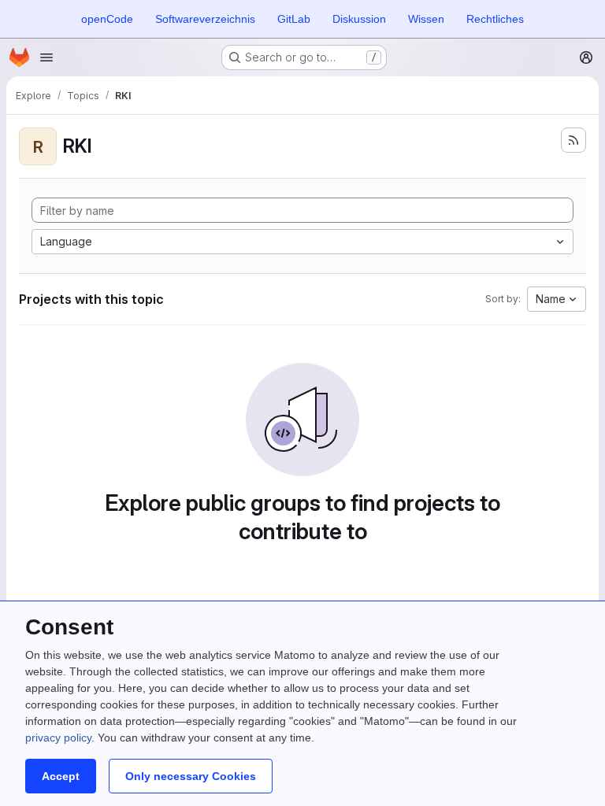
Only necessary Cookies (190, 776)
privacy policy (58, 737)
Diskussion (359, 19)
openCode (107, 19)
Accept (61, 776)
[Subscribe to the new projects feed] (573, 140)
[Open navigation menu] (46, 57)
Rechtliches (495, 19)
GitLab (293, 19)
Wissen (426, 19)
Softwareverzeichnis (205, 19)
